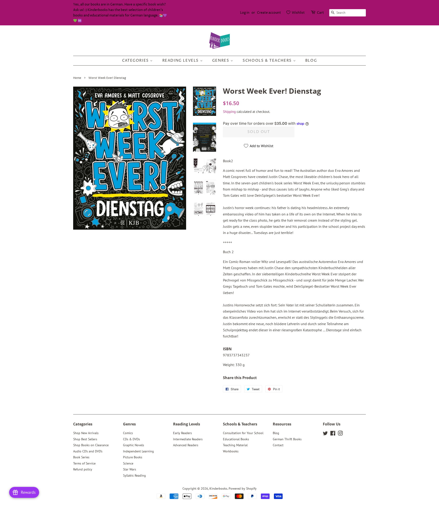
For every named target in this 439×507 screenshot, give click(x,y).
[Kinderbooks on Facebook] (332, 434)
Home (77, 78)
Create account (269, 13)
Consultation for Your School (243, 433)
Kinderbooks (218, 488)
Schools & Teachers (268, 60)
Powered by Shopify (243, 488)
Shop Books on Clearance (91, 445)
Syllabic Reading (134, 475)
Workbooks (230, 451)
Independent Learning (138, 451)
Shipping (229, 111)
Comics (128, 433)
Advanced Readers (185, 445)
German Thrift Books (287, 439)
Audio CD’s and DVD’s (87, 451)
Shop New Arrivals (86, 433)
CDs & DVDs (131, 439)
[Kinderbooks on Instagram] (340, 434)
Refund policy (82, 469)
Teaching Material (235, 445)
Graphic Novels (133, 445)
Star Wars (129, 469)
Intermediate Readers (188, 439)
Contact (278, 445)
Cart (320, 13)
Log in (244, 13)
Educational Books (236, 439)
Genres (221, 60)
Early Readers (182, 433)
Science (128, 463)
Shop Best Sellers (85, 439)
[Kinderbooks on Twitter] (325, 434)
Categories (136, 60)
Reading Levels (181, 60)
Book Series (81, 457)
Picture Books (132, 457)
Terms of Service (84, 463)
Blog (311, 60)
